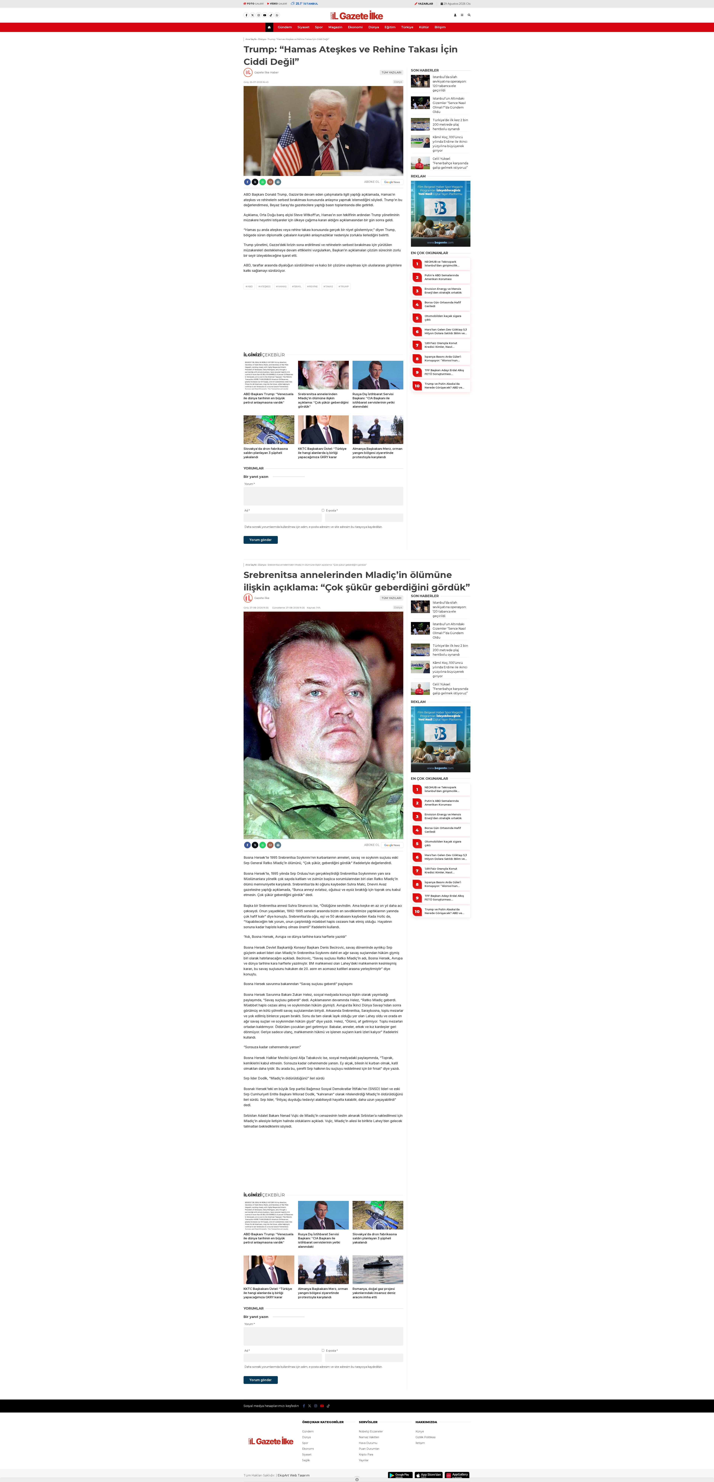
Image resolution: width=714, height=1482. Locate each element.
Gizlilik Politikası (425, 1437)
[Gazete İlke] (357, 19)
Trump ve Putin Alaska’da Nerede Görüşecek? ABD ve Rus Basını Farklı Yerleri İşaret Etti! (445, 385)
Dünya (373, 27)
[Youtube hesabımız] (264, 15)
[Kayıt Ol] (455, 15)
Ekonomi (355, 27)
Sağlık (306, 1460)
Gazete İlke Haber (266, 72)
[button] (270, 27)
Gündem (285, 27)
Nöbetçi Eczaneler (371, 1431)
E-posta (332, 510)
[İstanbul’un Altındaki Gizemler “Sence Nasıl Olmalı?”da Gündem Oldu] (420, 108)
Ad (247, 510)
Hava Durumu (368, 1443)
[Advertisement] (225, 91)
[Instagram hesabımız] (258, 15)
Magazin (335, 27)
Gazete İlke (261, 598)
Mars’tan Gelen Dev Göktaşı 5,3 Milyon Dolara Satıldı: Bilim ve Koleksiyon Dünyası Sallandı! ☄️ (446, 331)
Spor (319, 27)
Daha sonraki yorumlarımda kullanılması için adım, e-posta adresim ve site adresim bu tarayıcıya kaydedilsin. (313, 527)
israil (297, 286)
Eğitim (390, 27)
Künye (420, 1431)
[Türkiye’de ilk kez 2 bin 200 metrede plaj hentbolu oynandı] (420, 129)
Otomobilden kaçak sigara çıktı (443, 317)
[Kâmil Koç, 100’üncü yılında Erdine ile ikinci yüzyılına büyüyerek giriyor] (420, 146)
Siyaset (303, 27)
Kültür (424, 27)
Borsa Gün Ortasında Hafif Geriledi (443, 304)
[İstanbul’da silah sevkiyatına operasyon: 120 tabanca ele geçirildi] (420, 86)
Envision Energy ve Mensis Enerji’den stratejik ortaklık (443, 290)
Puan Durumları (369, 1448)
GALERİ (255, 3)
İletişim (420, 1443)
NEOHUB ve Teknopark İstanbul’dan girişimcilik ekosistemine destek (441, 263)
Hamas (282, 286)
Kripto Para (366, 1454)
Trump (344, 286)
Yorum (250, 484)
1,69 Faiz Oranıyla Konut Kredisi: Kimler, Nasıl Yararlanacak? (441, 345)
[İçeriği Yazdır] (278, 182)
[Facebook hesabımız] (246, 15)
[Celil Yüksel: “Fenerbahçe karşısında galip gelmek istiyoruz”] (420, 168)
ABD (250, 286)
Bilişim (440, 27)
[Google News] (392, 182)
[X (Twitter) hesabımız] (252, 15)
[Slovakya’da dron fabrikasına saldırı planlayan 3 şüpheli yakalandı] (269, 429)
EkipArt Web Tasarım (294, 1475)
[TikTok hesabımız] (271, 15)
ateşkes (265, 286)
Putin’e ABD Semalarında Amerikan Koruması (442, 277)
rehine (313, 286)
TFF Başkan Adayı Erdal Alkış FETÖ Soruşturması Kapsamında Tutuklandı (444, 372)
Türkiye (407, 27)
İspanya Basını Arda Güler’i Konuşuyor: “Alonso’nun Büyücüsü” (443, 358)
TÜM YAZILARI (391, 72)
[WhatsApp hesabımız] (277, 15)
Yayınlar (364, 1460)
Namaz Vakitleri (369, 1437)
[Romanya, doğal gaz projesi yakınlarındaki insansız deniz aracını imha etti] (378, 1270)
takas (329, 286)
